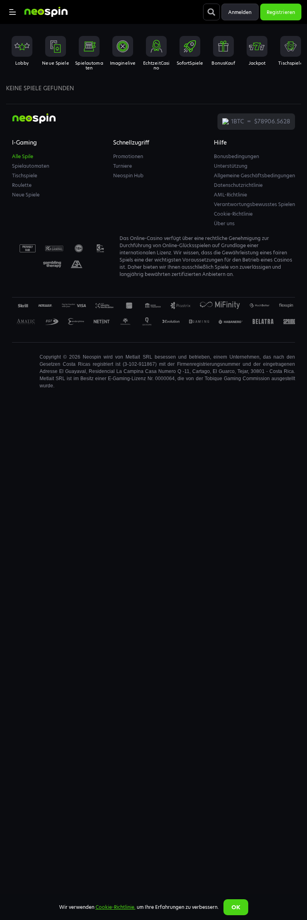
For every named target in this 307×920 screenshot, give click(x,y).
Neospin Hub (128, 175)
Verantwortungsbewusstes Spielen (254, 204)
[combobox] (153, 55)
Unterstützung (230, 166)
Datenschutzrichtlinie (238, 185)
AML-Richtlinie (230, 194)
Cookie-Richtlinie (233, 213)
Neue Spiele (26, 194)
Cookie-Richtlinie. (116, 907)
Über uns (224, 223)
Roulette (22, 185)
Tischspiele (24, 175)
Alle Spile (22, 156)
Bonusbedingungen (236, 156)
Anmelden (240, 12)
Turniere (122, 166)
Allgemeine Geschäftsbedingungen (254, 175)
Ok (235, 907)
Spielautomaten (30, 166)
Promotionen (128, 156)
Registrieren (281, 12)
